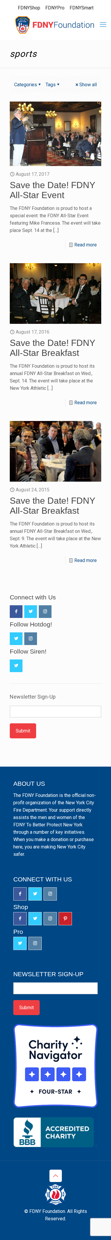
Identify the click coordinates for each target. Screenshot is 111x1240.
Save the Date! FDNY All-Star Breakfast (52, 348)
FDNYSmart (82, 8)
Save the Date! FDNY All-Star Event (52, 190)
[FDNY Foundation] (55, 25)
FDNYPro (55, 8)
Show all (88, 84)
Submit (23, 731)
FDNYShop (29, 8)
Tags (51, 84)
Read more (85, 245)
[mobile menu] (103, 25)
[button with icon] (16, 611)
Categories (25, 84)
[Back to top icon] (55, 1176)
